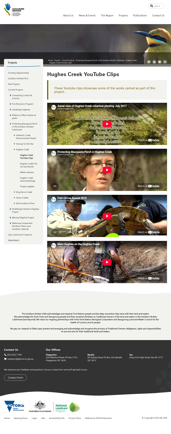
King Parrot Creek (24, 192)
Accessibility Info (57, 418)
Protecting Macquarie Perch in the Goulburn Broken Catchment (100, 60)
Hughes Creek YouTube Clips (61, 62)
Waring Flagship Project (23, 217)
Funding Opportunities (18, 72)
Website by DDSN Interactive (98, 418)
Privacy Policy (75, 418)
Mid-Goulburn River (25, 203)
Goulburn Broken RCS (18, 78)
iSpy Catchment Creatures (20, 234)
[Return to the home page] (14, 15)
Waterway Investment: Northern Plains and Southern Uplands (22, 226)
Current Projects (68, 60)
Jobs (43, 418)
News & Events (87, 15)
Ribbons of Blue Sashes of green (24, 116)
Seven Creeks (22, 197)
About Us (68, 15)
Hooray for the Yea (24, 143)
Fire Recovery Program (22, 103)
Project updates (27, 186)
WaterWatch (13, 240)
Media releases (27, 172)
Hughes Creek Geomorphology (27, 179)
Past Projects (14, 84)
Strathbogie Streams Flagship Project (25, 210)
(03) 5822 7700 (14, 354)
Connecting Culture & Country (22, 97)
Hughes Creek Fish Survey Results (28, 165)
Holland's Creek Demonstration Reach (26, 136)
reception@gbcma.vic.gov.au (20, 358)
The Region (107, 15)
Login (34, 418)
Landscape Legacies (21, 109)
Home (50, 60)
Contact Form (15, 377)
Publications (140, 15)
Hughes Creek (131, 60)
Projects (123, 15)
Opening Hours (21, 418)
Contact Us (158, 15)
